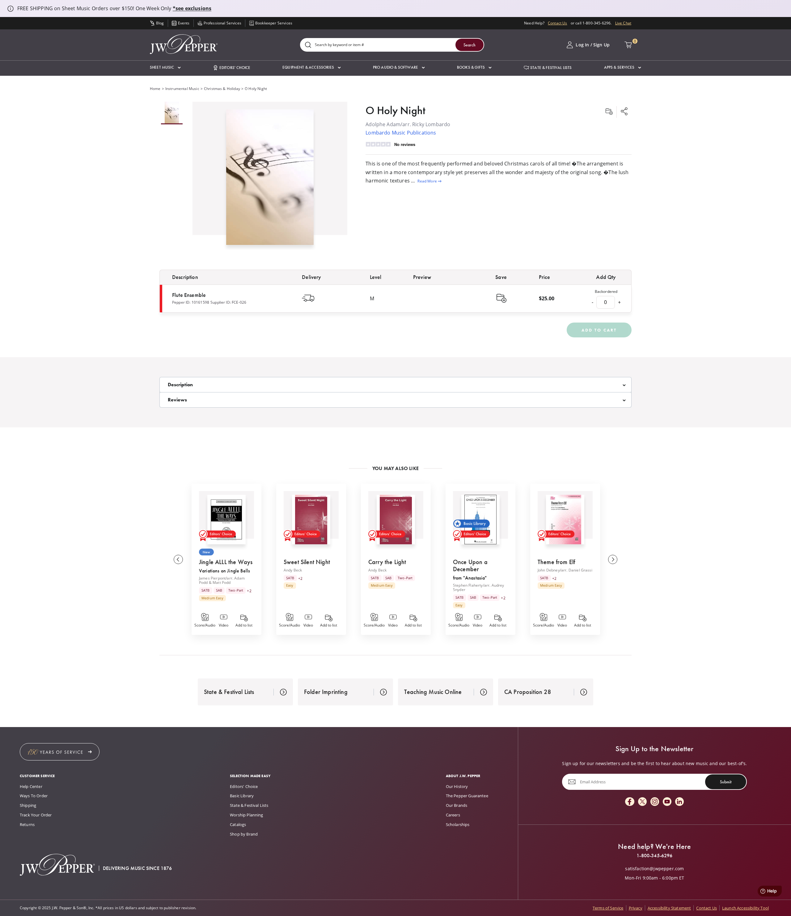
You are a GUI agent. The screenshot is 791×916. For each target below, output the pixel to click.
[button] (165, 67)
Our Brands (456, 805)
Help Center (31, 786)
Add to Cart (599, 330)
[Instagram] (654, 802)
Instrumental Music (182, 88)
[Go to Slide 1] (172, 113)
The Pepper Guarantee (467, 795)
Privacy (635, 908)
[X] (642, 802)
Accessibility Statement (669, 908)
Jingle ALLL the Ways (225, 562)
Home (155, 88)
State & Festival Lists (249, 805)
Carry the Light (387, 562)
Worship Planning (246, 815)
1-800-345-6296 (654, 855)
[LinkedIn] (679, 802)
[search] (308, 45)
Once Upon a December (470, 565)
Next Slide (612, 559)
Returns (27, 824)
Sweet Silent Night (307, 562)
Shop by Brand (244, 834)
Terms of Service (608, 908)
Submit (725, 782)
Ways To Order (34, 795)
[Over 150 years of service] (59, 751)
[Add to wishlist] (609, 112)
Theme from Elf (556, 562)
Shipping (28, 805)
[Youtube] (667, 802)
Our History (457, 786)
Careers (453, 815)
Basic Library (242, 795)
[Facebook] (629, 802)
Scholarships (458, 824)
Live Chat (623, 23)
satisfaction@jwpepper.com (654, 868)
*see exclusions (192, 8)
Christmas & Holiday (222, 88)
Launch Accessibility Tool (745, 908)
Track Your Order (36, 815)
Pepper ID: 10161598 (190, 302)
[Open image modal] (269, 179)
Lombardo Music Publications (401, 132)
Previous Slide (178, 559)
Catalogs (238, 824)
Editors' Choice (244, 786)
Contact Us (557, 23)
